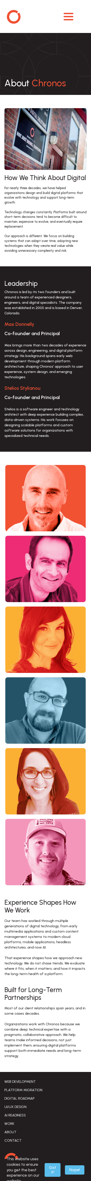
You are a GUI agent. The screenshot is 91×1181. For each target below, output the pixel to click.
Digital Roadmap (19, 1098)
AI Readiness (15, 1115)
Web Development (20, 1081)
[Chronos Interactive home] (38, 16)
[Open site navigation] (68, 16)
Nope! (74, 1169)
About (10, 1132)
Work (9, 1123)
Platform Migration (23, 1090)
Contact (13, 1140)
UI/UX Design (15, 1107)
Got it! (52, 1170)
